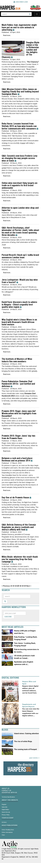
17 (18, 586)
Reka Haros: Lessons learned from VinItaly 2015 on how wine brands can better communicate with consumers (19, 126)
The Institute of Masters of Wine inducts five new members (17, 360)
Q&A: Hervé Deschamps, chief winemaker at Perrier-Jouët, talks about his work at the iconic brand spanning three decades (20, 231)
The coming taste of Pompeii (25, 749)
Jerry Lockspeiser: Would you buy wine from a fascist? (20, 281)
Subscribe (8, 617)
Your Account (7, 818)
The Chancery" (33, 62)
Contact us (6, 790)
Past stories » (34, 758)
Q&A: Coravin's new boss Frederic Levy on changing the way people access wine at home (19, 158)
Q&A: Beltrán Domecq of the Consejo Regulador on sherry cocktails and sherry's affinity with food (19, 527)
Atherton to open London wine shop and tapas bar (20, 209)
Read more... (7, 35)
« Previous (6, 586)
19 (23, 586)
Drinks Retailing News (8, 829)
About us (5, 788)
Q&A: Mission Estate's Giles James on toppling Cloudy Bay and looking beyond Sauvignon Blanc (20, 91)
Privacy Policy (6, 814)
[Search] (30, 14)
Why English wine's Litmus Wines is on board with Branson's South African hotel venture (19, 322)
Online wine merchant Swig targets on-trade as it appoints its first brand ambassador (20, 185)
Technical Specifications (8, 797)
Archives (4, 822)
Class (3, 835)
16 (16, 586)
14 (11, 586)
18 (20, 586)
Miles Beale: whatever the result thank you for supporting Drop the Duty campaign (20, 559)
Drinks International (7, 832)
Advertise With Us (9, 792)
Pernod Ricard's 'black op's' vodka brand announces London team (20, 256)
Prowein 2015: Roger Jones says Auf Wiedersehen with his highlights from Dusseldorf (19, 413)
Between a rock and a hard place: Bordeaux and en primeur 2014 (17, 459)
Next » (28, 586)
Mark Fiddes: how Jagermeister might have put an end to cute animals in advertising (19, 27)
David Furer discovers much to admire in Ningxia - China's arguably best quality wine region (19, 304)
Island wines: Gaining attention (26, 733)
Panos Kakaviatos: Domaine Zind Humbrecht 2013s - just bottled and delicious (18, 384)
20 (25, 586)
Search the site (6, 812)
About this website (10, 800)
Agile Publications (9, 825)
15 (13, 586)
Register (4, 804)
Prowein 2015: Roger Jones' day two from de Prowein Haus (18, 437)
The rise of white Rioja (23, 741)
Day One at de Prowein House (15, 497)
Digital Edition (5, 809)
